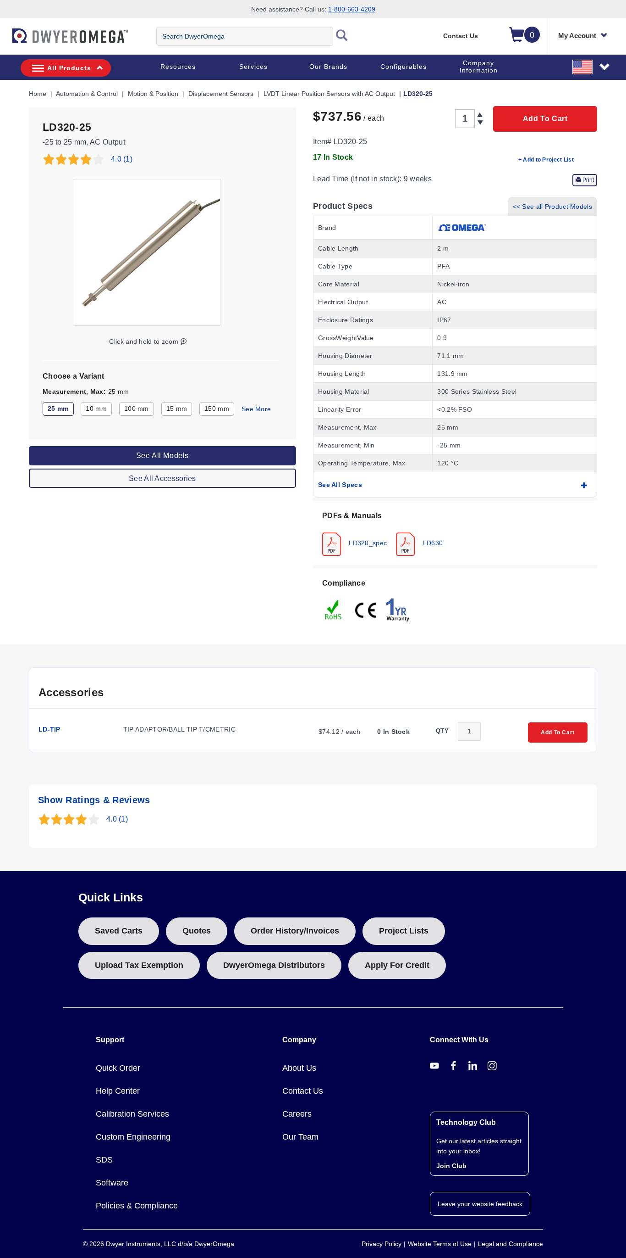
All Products (69, 68)
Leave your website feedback (480, 1204)
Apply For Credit (397, 965)
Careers (297, 1113)
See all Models (162, 455)
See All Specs (340, 484)
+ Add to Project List (546, 160)
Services (253, 66)
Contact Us (460, 35)
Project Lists (403, 930)
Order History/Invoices (295, 930)
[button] (591, 66)
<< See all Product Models (553, 206)
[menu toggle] (39, 67)
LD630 (432, 542)
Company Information (479, 66)
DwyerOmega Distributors (274, 965)
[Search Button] (342, 36)
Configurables (403, 66)
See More (256, 409)
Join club (451, 1165)
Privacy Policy (381, 1243)
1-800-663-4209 (351, 9)
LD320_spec (367, 542)
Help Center (118, 1091)
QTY (442, 730)
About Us (299, 1068)
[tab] (455, 533)
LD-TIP (49, 729)
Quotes (196, 930)
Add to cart (545, 119)
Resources (178, 66)
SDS (104, 1159)
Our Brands (328, 66)
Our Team (300, 1136)
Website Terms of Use (440, 1243)
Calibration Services (132, 1113)
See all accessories (162, 478)
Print (587, 180)
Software (112, 1182)
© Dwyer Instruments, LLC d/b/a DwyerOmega (158, 1243)
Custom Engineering (133, 1136)
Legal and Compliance (510, 1243)
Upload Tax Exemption (139, 965)
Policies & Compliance (137, 1205)
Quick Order (118, 1068)
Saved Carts (119, 930)
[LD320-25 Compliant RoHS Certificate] (333, 609)
